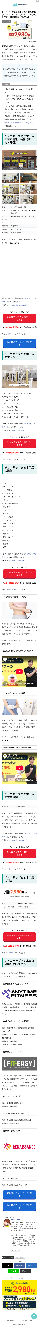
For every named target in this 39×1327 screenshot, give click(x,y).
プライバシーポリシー (29, 1321)
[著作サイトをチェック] (12, 1250)
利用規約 (27, 122)
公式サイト (11, 334)
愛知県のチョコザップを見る (19, 1194)
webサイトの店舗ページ (13, 122)
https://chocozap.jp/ (19, 305)
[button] (25, 1271)
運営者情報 (10, 1321)
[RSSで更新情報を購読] (18, 1250)
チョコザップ (20, 1257)
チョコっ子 (15, 1219)
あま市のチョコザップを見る (19, 343)
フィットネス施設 (8, 1257)
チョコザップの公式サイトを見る (19, 318)
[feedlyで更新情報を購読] (15, 1250)
